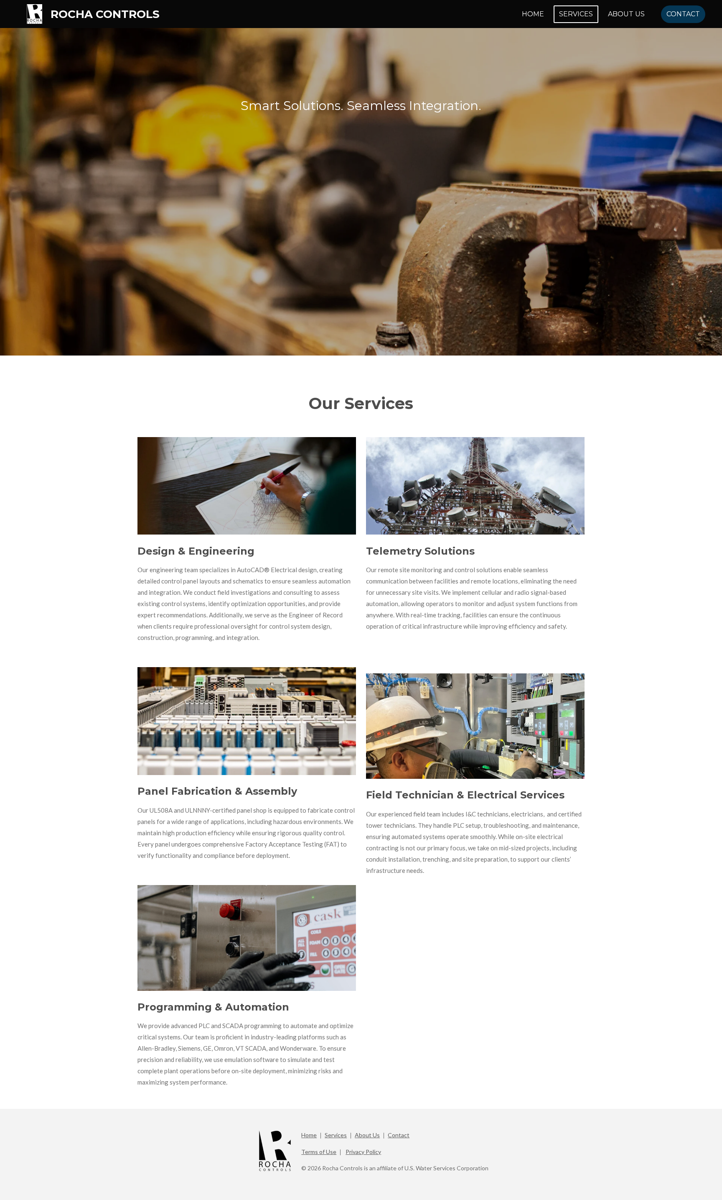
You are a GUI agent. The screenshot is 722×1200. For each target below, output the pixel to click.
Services (336, 1135)
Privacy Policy (363, 1151)
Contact (398, 1135)
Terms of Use (318, 1151)
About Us (367, 1135)
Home (309, 1135)
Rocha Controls (105, 14)
